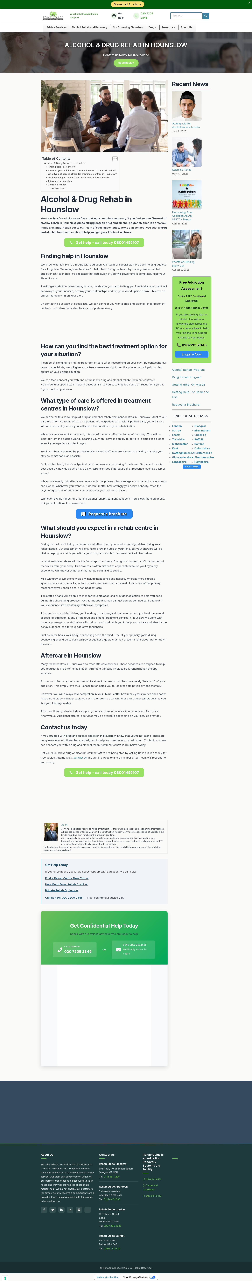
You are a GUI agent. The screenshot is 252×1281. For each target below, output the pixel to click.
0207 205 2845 (112, 1225)
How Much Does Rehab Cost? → (66, 884)
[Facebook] (44, 1210)
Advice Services (56, 27)
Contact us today (57, 184)
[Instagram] (70, 1210)
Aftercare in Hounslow (60, 181)
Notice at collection (108, 1277)
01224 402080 (112, 1199)
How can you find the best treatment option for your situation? (82, 170)
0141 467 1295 (112, 1176)
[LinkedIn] (61, 1210)
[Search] (205, 16)
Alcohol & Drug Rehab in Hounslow (64, 163)
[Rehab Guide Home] (53, 15)
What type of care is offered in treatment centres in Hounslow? (82, 174)
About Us (186, 27)
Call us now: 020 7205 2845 (64, 897)
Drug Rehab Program (186, 377)
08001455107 (126, 62)
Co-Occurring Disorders (128, 27)
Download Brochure (127, 4)
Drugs (152, 27)
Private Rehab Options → (61, 890)
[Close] (249, 2)
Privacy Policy (153, 1179)
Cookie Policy (153, 1195)
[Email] (87, 1210)
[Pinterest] (79, 1210)
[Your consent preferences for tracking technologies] (5, 1278)
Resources (168, 27)
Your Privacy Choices (135, 1277)
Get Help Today (58, 188)
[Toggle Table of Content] (113, 158)
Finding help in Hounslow (61, 167)
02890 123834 (112, 1248)
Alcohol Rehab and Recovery (89, 27)
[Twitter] (52, 1210)
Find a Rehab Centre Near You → (67, 878)
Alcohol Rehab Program (188, 369)
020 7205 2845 (78, 951)
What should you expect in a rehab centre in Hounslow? (78, 177)
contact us (80, 757)
